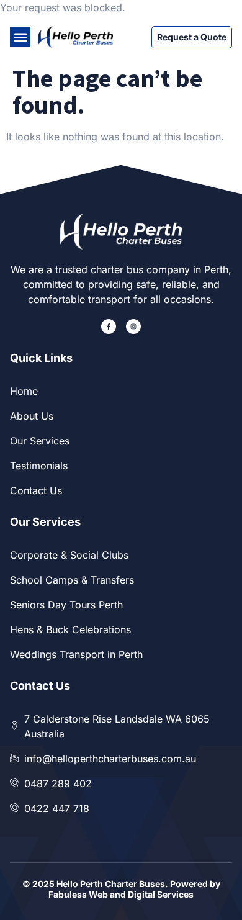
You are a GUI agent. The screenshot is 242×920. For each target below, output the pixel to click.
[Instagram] (133, 326)
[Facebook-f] (108, 326)
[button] (20, 37)
